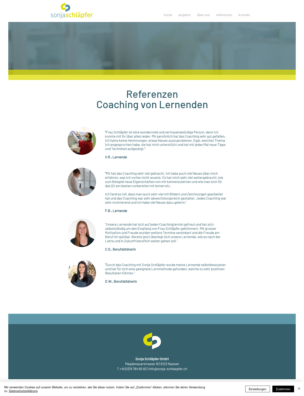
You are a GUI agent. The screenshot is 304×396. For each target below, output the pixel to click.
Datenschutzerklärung (23, 391)
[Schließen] (299, 389)
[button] (224, 15)
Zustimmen (283, 389)
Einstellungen (257, 389)
